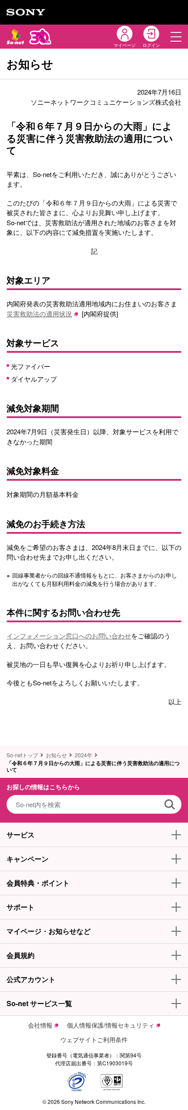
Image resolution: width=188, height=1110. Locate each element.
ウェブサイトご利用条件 (94, 1039)
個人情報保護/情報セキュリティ (110, 1025)
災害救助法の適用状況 (39, 313)
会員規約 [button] (21, 955)
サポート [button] (21, 907)
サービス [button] (21, 835)
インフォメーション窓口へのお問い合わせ (69, 635)
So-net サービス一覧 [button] (39, 1003)
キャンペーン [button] (28, 859)
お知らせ (56, 755)
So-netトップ (22, 755)
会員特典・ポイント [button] (38, 883)
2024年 (83, 755)
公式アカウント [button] (31, 979)
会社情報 (40, 1025)
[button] (176, 36)
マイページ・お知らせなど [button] (49, 931)
